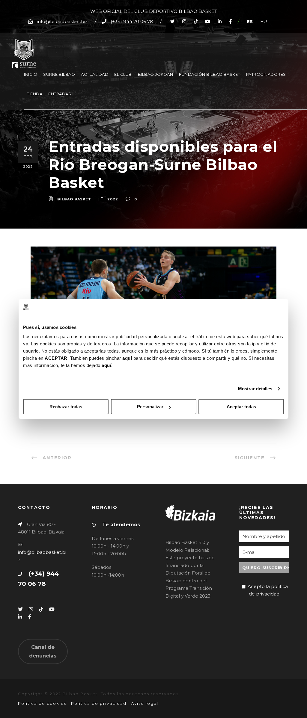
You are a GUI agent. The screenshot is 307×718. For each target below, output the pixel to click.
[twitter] (172, 21)
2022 (112, 199)
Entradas (59, 93)
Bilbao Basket (74, 199)
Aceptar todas (241, 406)
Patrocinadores (266, 74)
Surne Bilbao (59, 74)
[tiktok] (196, 21)
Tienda (34, 93)
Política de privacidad (99, 703)
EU (263, 21)
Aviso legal (144, 703)
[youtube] (207, 21)
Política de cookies (42, 703)
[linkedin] (220, 21)
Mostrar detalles (255, 388)
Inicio (30, 74)
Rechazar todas (65, 406)
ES (250, 21)
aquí (127, 358)
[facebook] (230, 21)
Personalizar (150, 406)
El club (123, 74)
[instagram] (184, 21)
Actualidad (94, 74)
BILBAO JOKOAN (155, 74)
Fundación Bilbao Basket (209, 74)
